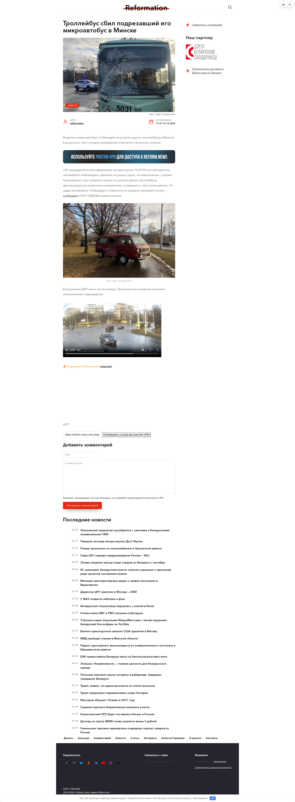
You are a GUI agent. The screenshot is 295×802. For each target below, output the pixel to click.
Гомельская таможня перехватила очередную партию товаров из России (124, 730)
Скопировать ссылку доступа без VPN (126, 434)
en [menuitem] (290, 4)
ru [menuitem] (283, 4)
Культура (83, 738)
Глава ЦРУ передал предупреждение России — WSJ (114, 555)
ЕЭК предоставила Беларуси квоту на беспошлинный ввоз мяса (123, 656)
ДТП (67, 424)
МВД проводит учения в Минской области (109, 638)
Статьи (135, 738)
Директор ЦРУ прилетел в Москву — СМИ (108, 591)
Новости (72, 105)
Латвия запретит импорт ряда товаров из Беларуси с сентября (122, 562)
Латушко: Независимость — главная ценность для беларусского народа (123, 665)
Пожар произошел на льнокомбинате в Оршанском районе (121, 548)
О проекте (195, 738)
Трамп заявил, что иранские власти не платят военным (117, 685)
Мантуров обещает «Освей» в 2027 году (107, 700)
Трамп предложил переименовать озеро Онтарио (114, 692)
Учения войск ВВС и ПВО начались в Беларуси (111, 613)
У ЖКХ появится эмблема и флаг (102, 599)
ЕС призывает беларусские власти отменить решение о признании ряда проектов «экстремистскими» (125, 571)
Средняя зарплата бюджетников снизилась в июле (114, 707)
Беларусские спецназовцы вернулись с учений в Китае (117, 606)
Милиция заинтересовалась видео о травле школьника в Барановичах (119, 582)
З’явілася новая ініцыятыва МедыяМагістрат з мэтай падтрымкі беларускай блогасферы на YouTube (123, 622)
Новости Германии (173, 738)
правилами (220, 761)
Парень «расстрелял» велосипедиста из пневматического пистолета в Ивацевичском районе (127, 647)
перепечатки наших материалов (213, 767)
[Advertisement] (119, 394)
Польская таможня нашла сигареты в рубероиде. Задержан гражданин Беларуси (120, 676)
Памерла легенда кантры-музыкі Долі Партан (111, 541)
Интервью (150, 738)
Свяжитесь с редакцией (207, 24)
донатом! (106, 366)
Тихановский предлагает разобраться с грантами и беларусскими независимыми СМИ (124, 532)
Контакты (212, 738)
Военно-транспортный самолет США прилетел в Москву (118, 631)
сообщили (70, 195)
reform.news (77, 123)
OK (212, 798)
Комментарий (102, 738)
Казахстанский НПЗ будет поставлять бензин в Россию (117, 714)
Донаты (68, 738)
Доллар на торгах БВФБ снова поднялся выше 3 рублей (118, 721)
